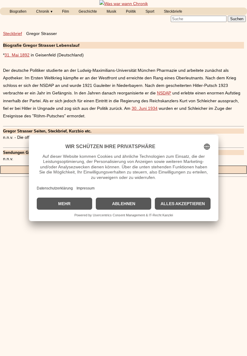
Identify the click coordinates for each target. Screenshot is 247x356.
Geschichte (88, 11)
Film (65, 11)
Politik (131, 11)
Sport (149, 11)
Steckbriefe (173, 11)
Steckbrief (12, 33)
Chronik (42, 11)
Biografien (18, 11)
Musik (111, 11)
